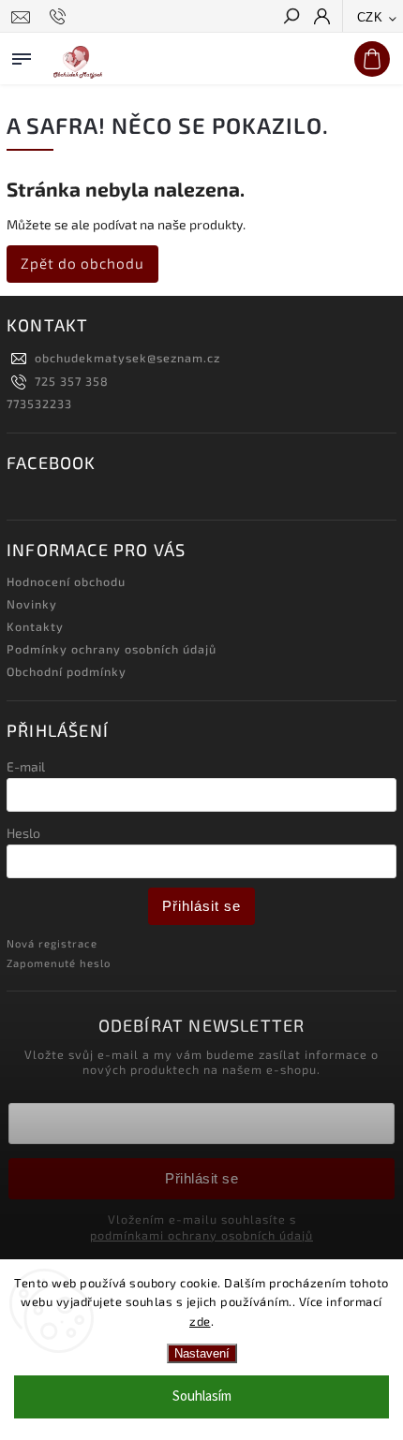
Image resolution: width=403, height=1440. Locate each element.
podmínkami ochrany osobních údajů (201, 1234)
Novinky (32, 603)
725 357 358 (72, 381)
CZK (370, 17)
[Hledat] (290, 18)
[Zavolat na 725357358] (60, 17)
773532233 (39, 403)
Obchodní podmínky (67, 671)
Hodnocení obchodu (66, 581)
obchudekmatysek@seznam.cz (127, 357)
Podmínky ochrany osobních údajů (111, 648)
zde (200, 1321)
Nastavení (202, 1353)
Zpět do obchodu (82, 263)
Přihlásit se (201, 906)
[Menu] (21, 55)
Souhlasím (201, 1396)
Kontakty (35, 626)
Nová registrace (52, 943)
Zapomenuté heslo (59, 963)
